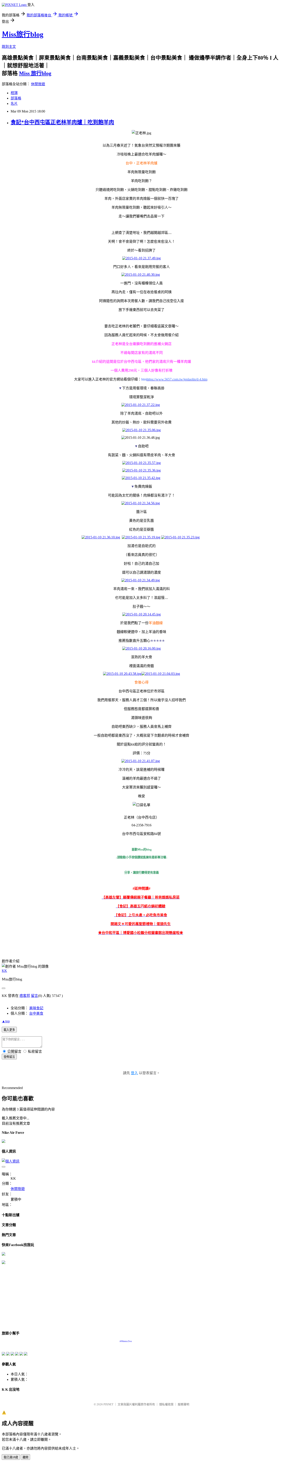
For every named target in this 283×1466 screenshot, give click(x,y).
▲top (6, 1021)
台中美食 (36, 1013)
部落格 (16, 98)
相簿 (14, 93)
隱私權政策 (166, 1404)
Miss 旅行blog (35, 73)
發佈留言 (9, 1056)
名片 (14, 103)
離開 (25, 1457)
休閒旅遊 (38, 84)
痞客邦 (24, 996)
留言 (34, 996)
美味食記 (36, 1008)
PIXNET (108, 1404)
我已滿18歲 (11, 1457)
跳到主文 (9, 47)
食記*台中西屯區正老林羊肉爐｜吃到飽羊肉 (62, 122)
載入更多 (9, 1029)
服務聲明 (183, 1404)
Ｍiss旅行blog (22, 34)
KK (4, 971)
